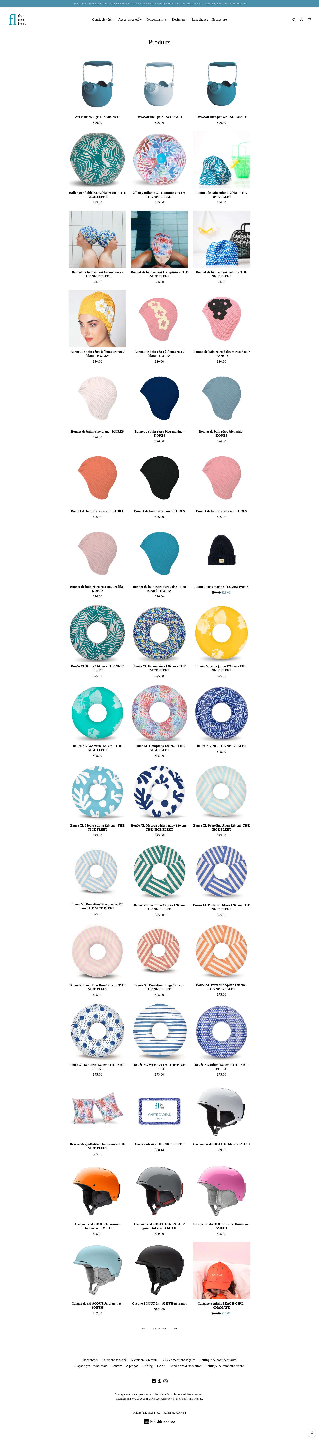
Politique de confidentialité (218, 1360)
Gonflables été (104, 19)
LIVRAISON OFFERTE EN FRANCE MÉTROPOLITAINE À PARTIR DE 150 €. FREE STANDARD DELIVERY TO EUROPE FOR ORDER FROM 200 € (159, 3)
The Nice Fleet (151, 1412)
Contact (116, 1366)
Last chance (200, 19)
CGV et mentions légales (178, 1360)
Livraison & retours (144, 1360)
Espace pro (219, 19)
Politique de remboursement (225, 1366)
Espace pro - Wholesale (91, 1366)
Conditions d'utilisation (185, 1366)
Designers (181, 19)
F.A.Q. (161, 1366)
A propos (132, 1366)
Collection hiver (157, 19)
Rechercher (90, 1360)
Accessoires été (130, 19)
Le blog (147, 1366)
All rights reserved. (175, 1412)
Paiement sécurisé (114, 1360)
